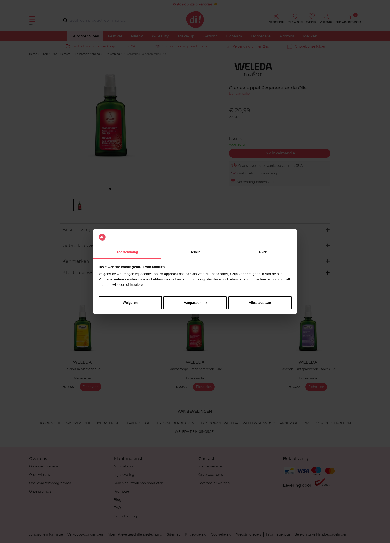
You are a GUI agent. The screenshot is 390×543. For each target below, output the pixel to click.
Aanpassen (192, 303)
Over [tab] (263, 252)
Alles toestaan (260, 303)
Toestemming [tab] (127, 252)
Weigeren (130, 303)
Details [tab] (195, 252)
